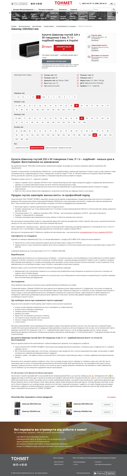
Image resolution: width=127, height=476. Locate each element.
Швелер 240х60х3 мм (83, 411)
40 (61, 106)
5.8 (59, 97)
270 (110, 135)
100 (37, 110)
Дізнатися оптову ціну (56, 61)
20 (24, 106)
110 (27, 135)
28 (29, 131)
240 (100, 135)
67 (108, 106)
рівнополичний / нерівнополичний (58, 148)
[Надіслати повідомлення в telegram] (36, 4)
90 (32, 110)
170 (68, 110)
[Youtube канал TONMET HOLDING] (34, 4)
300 (16, 139)
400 (27, 139)
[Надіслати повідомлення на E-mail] (32, 4)
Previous (10, 13)
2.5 (33, 97)
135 (53, 110)
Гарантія (73, 9)
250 (105, 135)
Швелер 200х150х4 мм (31, 404)
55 (82, 106)
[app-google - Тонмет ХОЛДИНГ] (15, 3)
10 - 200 (18, 106)
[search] (114, 9)
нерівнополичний (21, 148)
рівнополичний (37, 148)
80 (22, 110)
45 (71, 106)
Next (117, 13)
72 (27, 122)
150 (58, 110)
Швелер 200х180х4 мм (83, 404)
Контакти (63, 9)
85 (27, 110)
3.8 (44, 97)
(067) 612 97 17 (88, 3)
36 (56, 106)
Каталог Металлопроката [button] (23, 9)
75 (102, 131)
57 (92, 106)
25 (29, 106)
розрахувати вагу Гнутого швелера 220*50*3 (96, 232)
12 (24, 118)
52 (82, 131)
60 (97, 106)
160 (63, 110)
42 (66, 106)
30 (40, 106)
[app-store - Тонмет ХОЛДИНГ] (24, 3)
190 (84, 135)
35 (50, 106)
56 (87, 106)
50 (76, 106)
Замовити (55, 404)
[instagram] (41, 4)
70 (16, 110)
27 (35, 106)
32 (45, 106)
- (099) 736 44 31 (58, 464)
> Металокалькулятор (83, 473)
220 (94, 135)
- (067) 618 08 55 (58, 462)
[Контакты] (80, 3)
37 (50, 131)
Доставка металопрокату (103, 464)
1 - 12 (17, 97)
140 (48, 135)
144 (53, 135)
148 (58, 135)
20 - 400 (23, 131)
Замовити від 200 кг (63, 48)
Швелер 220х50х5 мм (31, 411)
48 (71, 131)
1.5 (23, 97)
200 (89, 135)
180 (74, 110)
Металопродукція (79, 462)
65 (102, 106)
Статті (76, 464)
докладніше (95, 40)
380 (22, 139)
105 (42, 110)
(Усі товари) (111, 397)
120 (48, 110)
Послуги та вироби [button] (46, 9)
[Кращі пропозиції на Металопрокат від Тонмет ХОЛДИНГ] (63, 3)
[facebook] (39, 4)
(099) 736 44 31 (101, 3)
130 (37, 135)
